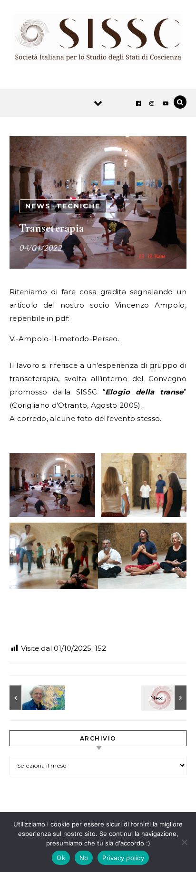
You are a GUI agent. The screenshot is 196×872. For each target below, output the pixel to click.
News (38, 206)
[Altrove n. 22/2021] (165, 697)
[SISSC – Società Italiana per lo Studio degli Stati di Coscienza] (98, 40)
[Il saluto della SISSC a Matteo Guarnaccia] (31, 697)
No (83, 858)
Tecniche (78, 206)
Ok (61, 858)
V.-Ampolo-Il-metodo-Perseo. (64, 338)
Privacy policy (123, 858)
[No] (184, 842)
